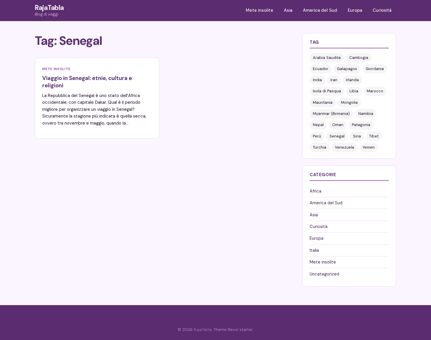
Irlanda (352, 79)
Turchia (319, 147)
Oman (337, 124)
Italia (314, 250)
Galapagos (347, 68)
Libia (353, 91)
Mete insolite (259, 10)
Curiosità (382, 10)
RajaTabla (49, 8)
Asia (288, 10)
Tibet (374, 136)
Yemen (369, 147)
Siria (357, 136)
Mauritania (322, 102)
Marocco (375, 91)
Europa (355, 10)
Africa (315, 191)
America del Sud (320, 10)
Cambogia (358, 57)
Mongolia (349, 102)
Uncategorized (324, 274)
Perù (317, 136)
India (317, 79)
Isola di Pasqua (327, 91)
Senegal (337, 136)
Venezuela (344, 147)
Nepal (318, 124)
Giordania (375, 68)
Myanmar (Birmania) (331, 113)
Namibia (365, 113)
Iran (333, 79)
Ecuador (320, 68)
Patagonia (361, 124)
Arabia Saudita (327, 57)
